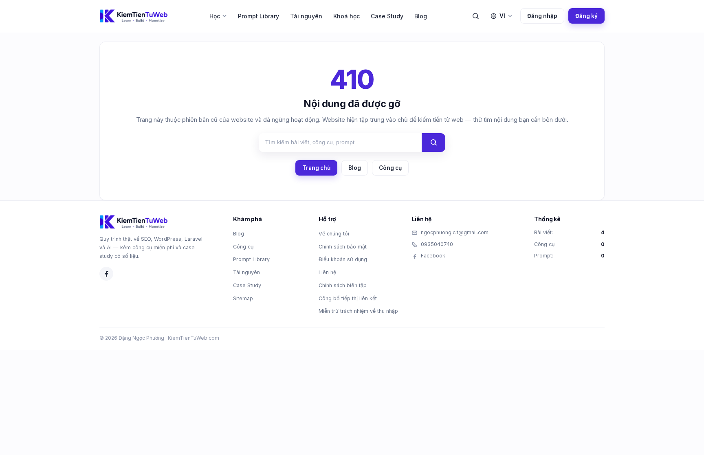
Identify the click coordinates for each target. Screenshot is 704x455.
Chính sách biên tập (343, 285)
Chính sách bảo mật (343, 247)
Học (214, 16)
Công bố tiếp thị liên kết (348, 298)
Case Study (387, 16)
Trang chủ (316, 168)
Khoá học (346, 16)
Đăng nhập (542, 16)
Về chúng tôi (334, 234)
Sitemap (243, 298)
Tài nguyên (306, 16)
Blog (420, 16)
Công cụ (390, 168)
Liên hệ (327, 272)
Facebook (433, 256)
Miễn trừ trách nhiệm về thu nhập (358, 311)
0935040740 (437, 244)
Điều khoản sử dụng (343, 259)
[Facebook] (106, 274)
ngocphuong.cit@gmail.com (454, 232)
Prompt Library (258, 16)
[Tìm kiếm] (475, 16)
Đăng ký (586, 16)
